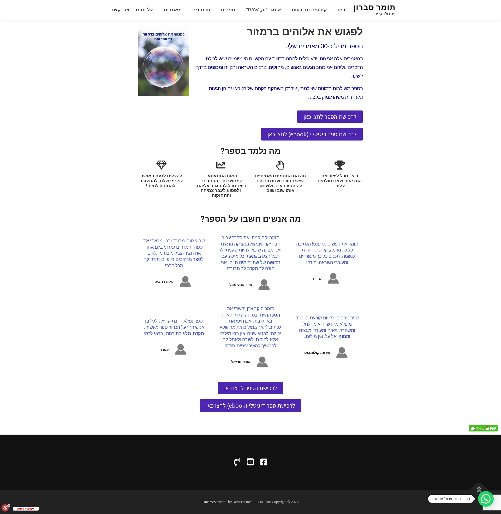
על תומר (144, 9)
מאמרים (173, 9)
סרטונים (201, 9)
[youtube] (250, 462)
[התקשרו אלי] (237, 462)
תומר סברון (374, 7)
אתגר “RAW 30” (263, 9)
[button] (330, 116)
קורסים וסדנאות (309, 9)
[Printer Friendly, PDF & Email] (483, 428)
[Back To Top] (479, 489)
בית (341, 9)
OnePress (209, 501)
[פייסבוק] (263, 462)
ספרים (228, 9)
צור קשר (120, 9)
